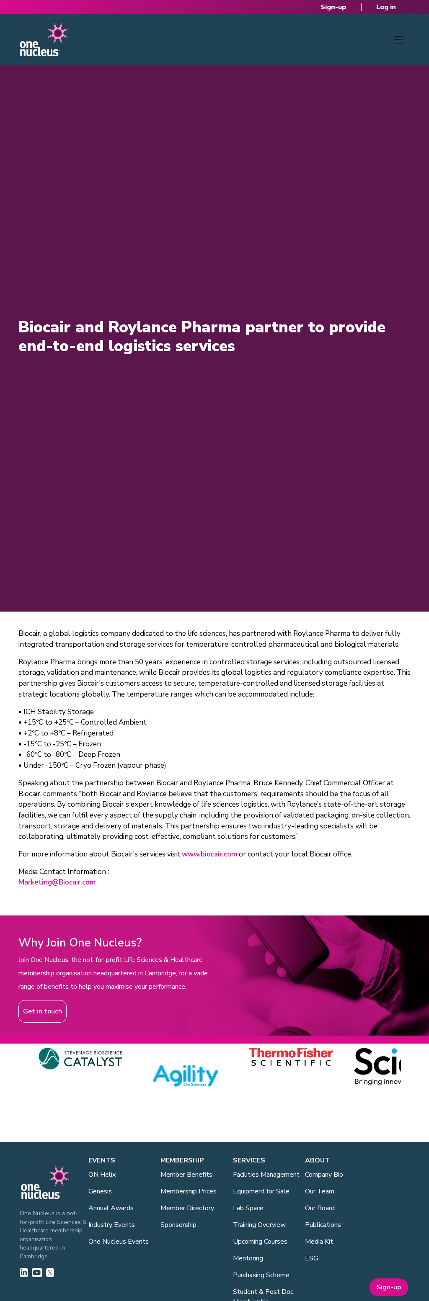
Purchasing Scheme (261, 1275)
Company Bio (324, 1174)
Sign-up (333, 7)
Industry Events (111, 1224)
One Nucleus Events (118, 1241)
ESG (311, 1258)
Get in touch (42, 1011)
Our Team (319, 1191)
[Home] (43, 40)
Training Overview (259, 1224)
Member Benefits (186, 1174)
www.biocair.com (209, 854)
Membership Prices (188, 1191)
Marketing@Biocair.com (57, 882)
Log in (386, 7)
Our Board (320, 1208)
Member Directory (187, 1208)
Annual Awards (111, 1208)
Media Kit (319, 1241)
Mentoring (248, 1258)
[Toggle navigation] (399, 39)
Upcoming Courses (260, 1241)
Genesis (100, 1191)
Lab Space (248, 1208)
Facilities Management (266, 1174)
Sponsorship (178, 1224)
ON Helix (102, 1174)
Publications (323, 1224)
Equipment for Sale (261, 1191)
